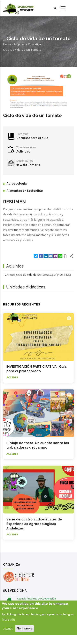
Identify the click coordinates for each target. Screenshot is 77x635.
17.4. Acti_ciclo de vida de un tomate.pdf (29, 275)
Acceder (12, 377)
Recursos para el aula (32, 138)
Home (7, 44)
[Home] (18, 8)
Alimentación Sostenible (25, 190)
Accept (8, 628)
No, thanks (24, 628)
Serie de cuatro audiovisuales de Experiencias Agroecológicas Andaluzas (34, 523)
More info (8, 619)
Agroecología (17, 183)
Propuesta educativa (27, 44)
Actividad (23, 151)
